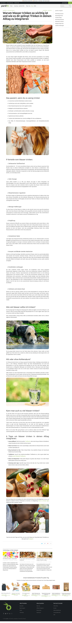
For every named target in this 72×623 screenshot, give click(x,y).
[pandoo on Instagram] (10, 613)
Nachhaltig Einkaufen (59, 19)
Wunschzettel (3, 2)
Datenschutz (39, 610)
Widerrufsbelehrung (57, 610)
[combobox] (66, 6)
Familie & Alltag (58, 17)
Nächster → (50, 10)
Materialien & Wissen (59, 21)
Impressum (39, 612)
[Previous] (2, 590)
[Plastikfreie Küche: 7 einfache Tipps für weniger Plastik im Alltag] (44, 555)
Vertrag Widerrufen (56, 612)
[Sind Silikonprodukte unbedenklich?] (11, 555)
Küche (21, 610)
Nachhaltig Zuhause (59, 13)
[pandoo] (5, 6)
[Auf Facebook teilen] (45, 543)
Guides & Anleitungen (59, 25)
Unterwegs (22, 612)
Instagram (31, 538)
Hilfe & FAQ (55, 605)
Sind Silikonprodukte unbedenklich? (10, 558)
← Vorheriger (44, 10)
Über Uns (38, 605)
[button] (12, 6)
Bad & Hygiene (22, 608)
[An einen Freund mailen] (51, 543)
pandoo (7, 618)
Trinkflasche (28, 441)
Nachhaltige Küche (59, 15)
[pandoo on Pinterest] (7, 613)
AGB (54, 614)
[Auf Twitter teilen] (42, 543)
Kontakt (54, 608)
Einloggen (65, 2)
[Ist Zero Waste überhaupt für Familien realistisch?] (27, 555)
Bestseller (21, 605)
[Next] (69, 590)
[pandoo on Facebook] (3, 613)
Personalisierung (10, 2)
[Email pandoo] (12, 613)
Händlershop (16, 2)
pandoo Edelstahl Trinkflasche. (19, 456)
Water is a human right (43, 500)
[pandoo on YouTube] (6, 613)
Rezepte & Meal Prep (59, 23)
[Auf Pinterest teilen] (48, 543)
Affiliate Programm (40, 608)
